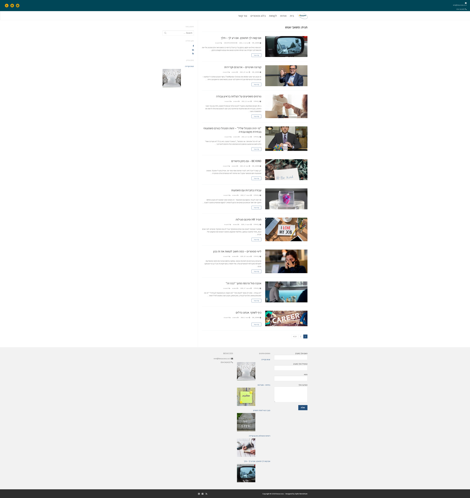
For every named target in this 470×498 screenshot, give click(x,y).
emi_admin (256, 43)
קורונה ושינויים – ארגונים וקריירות (242, 67)
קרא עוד (256, 55)
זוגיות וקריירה (189, 66)
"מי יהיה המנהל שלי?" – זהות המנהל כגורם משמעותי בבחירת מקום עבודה (232, 130)
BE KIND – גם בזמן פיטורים (246, 161)
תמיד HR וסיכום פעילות (248, 219)
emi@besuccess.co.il (460, 5)
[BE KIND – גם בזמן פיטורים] (286, 169)
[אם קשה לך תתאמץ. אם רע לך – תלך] (286, 46)
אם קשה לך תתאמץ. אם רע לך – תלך (241, 38)
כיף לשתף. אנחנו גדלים (248, 312)
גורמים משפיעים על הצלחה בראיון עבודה (238, 96)
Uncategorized (230, 43)
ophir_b (257, 101)
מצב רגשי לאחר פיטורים (261, 410)
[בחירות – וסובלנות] (246, 397)
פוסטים (234, 72)
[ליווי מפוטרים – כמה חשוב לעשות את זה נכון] (286, 261)
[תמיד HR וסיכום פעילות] (286, 229)
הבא (295, 336)
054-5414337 (460, 9)
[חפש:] (178, 33)
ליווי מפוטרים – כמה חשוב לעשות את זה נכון (237, 251)
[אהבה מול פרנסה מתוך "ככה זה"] (286, 291)
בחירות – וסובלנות (264, 385)
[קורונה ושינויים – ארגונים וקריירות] (286, 75)
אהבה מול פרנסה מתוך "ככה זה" (243, 283)
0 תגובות (218, 43)
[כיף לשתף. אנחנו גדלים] (286, 318)
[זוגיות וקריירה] (172, 78)
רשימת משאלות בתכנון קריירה (259, 436)
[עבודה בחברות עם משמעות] (286, 198)
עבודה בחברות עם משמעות (246, 190)
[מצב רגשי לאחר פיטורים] (246, 422)
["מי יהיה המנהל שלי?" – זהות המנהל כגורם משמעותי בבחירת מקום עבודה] (286, 138)
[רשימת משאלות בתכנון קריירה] (246, 447)
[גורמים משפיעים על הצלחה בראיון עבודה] (286, 106)
